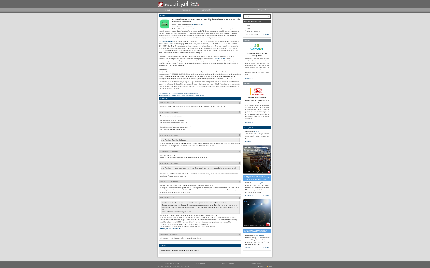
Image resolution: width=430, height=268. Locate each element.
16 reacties (266, 35)
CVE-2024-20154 (219, 59)
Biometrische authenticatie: (253, 22)
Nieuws (162, 15)
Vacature (247, 40)
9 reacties (266, 248)
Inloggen (261, 10)
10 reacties (266, 195)
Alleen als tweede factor (254, 31)
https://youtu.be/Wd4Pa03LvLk (170, 229)
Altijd (248, 26)
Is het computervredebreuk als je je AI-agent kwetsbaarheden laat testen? (255, 231)
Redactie (193, 24)
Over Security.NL (172, 263)
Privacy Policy (228, 263)
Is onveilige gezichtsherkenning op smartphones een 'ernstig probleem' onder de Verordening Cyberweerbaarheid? (257, 177)
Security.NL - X (248, 128)
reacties (200, 24)
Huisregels (200, 263)
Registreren (268, 10)
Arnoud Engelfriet (259, 183)
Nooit (248, 28)
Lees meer (248, 78)
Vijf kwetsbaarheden (166, 41)
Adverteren (256, 263)
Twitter (262, 266)
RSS (270, 266)
